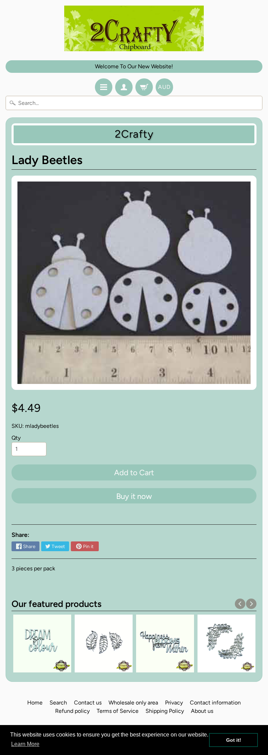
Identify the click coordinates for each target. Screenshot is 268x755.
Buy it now (134, 496)
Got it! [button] (233, 740)
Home (35, 702)
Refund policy (72, 711)
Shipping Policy (165, 711)
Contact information (215, 702)
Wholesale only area (133, 702)
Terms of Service (118, 711)
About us (202, 711)
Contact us (88, 702)
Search (58, 702)
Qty (16, 437)
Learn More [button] (25, 744)
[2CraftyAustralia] (134, 28)
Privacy (174, 702)
